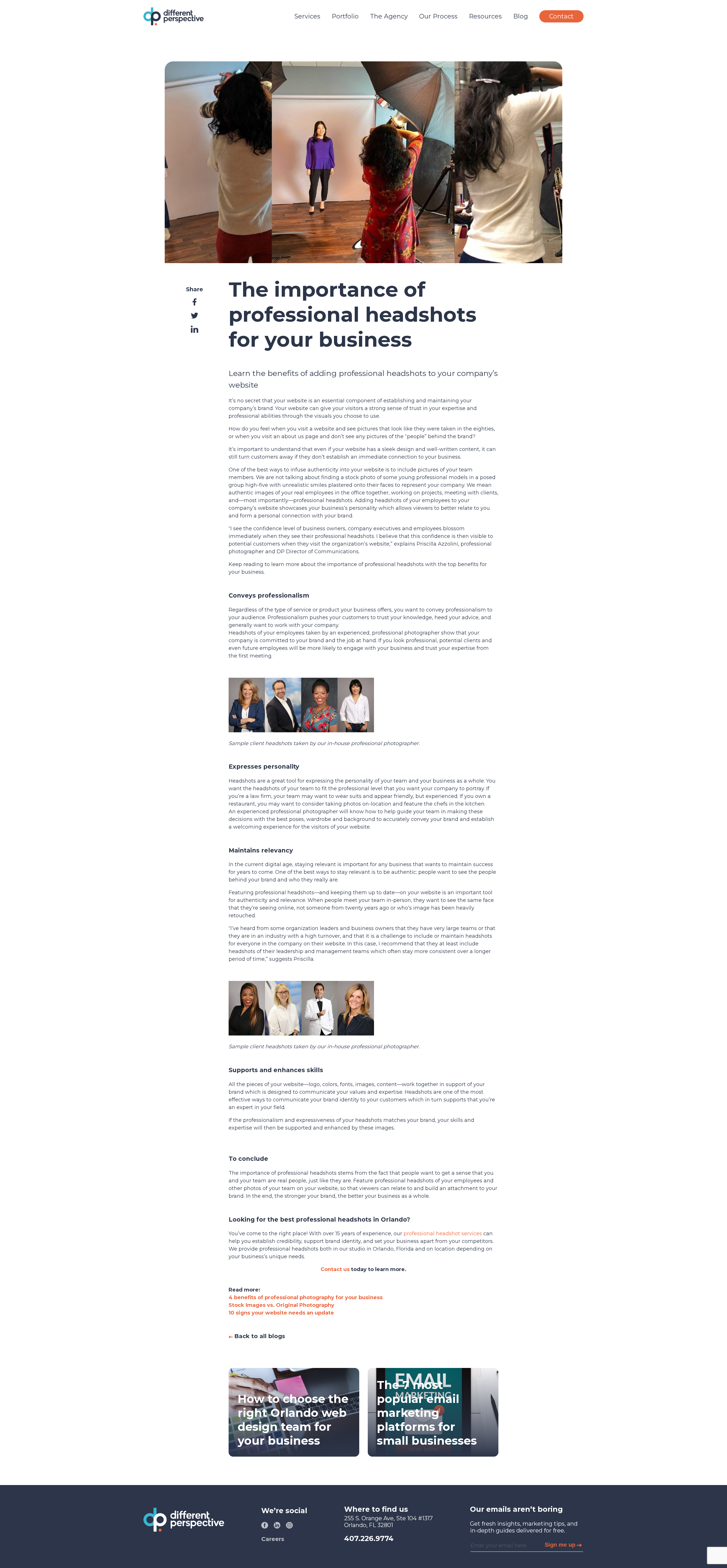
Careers (272, 1539)
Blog (520, 16)
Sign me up (560, 1545)
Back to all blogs (259, 1336)
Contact (561, 16)
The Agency (389, 16)
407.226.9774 (369, 1538)
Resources (485, 16)
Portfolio (345, 16)
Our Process (438, 16)
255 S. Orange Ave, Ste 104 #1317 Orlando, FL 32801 (388, 1522)
